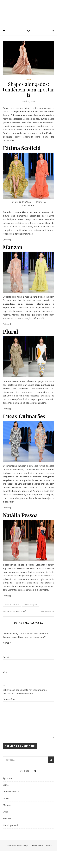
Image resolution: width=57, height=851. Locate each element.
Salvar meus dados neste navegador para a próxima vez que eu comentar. (25, 691)
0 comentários (47, 611)
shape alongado (30, 604)
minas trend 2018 (12, 604)
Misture (7, 804)
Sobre (40, 845)
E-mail (7, 657)
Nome (7, 642)
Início (34, 845)
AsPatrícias (28, 10)
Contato (48, 845)
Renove (7, 818)
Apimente (8, 778)
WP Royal (24, 845)
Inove (6, 798)
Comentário (9, 699)
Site (5, 671)
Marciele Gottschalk (17, 611)
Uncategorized (10, 825)
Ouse (29, 79)
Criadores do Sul (11, 791)
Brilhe (6, 784)
